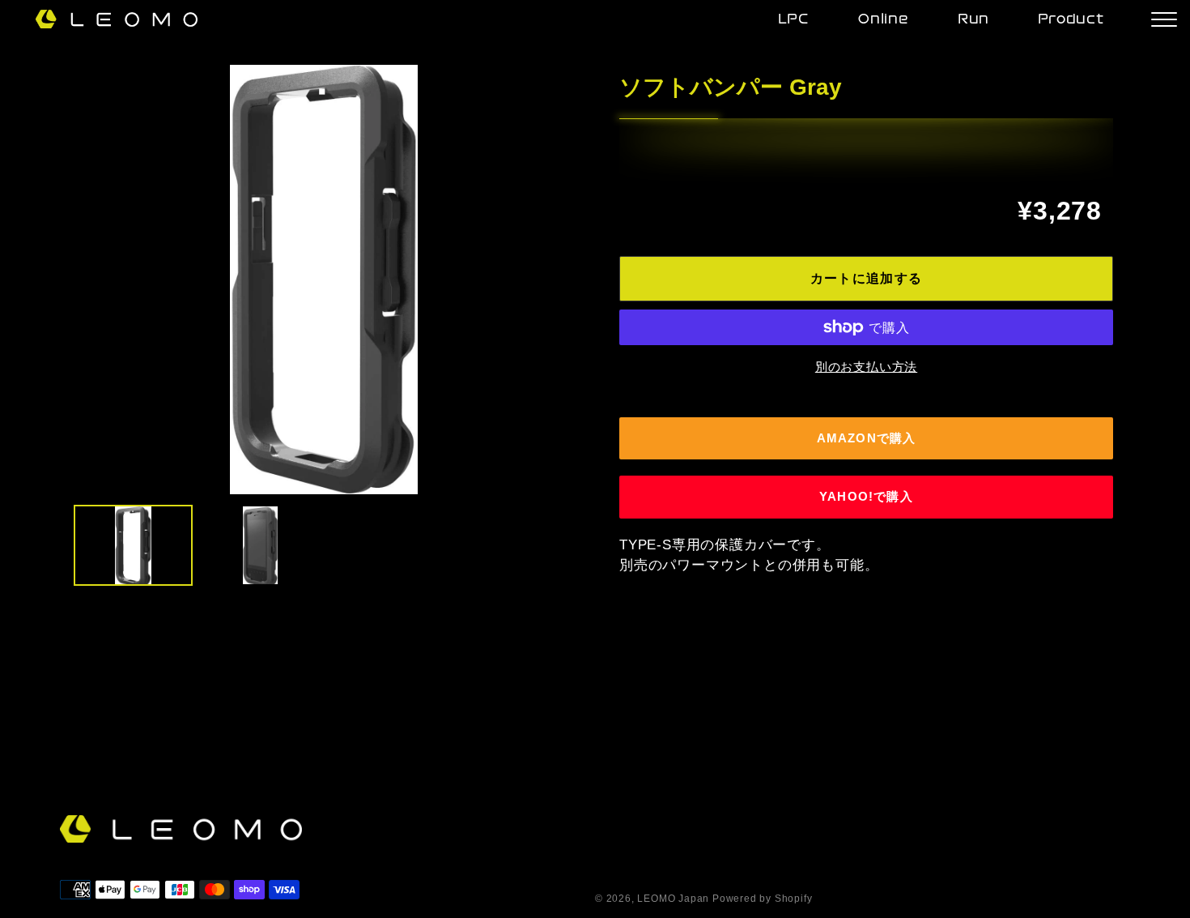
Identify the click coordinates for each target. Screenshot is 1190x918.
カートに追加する (866, 278)
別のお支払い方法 (866, 367)
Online (883, 20)
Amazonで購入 (866, 438)
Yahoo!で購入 (866, 496)
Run (973, 20)
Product (1071, 20)
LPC (794, 20)
